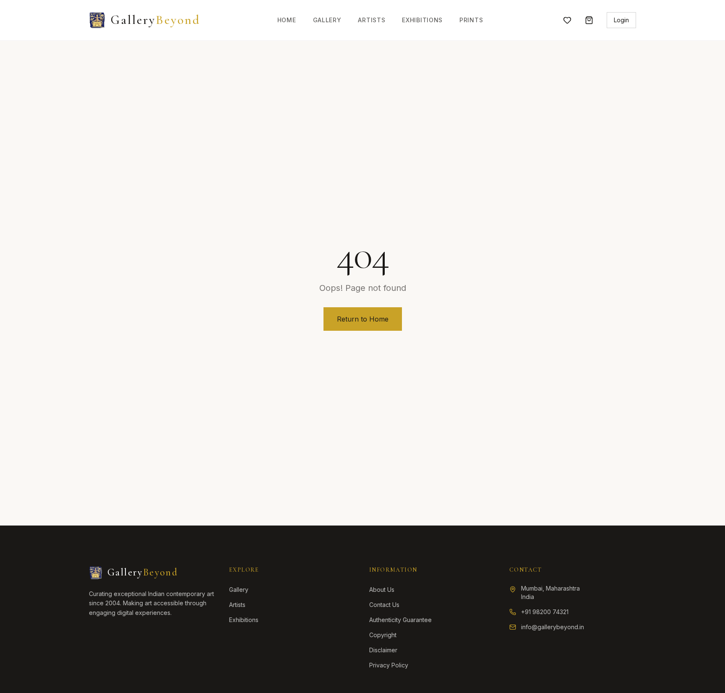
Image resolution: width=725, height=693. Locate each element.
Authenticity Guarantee (400, 619)
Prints (471, 20)
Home (286, 20)
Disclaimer (383, 650)
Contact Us (384, 604)
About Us (381, 589)
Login (621, 20)
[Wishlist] (567, 20)
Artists (371, 20)
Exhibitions (422, 20)
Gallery (327, 20)
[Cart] (589, 20)
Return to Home (363, 319)
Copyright (382, 634)
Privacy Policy (388, 665)
